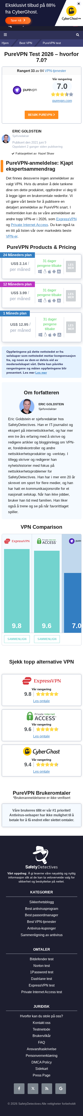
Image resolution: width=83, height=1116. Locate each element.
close (76, 4)
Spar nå (16, 20)
